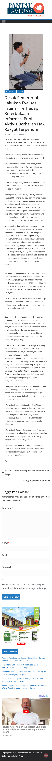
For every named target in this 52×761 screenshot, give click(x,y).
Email (5, 555)
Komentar (7, 508)
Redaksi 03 (22, 135)
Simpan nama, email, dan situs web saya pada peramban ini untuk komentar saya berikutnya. (24, 586)
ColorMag (6, 756)
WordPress (18, 756)
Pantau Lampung (24, 752)
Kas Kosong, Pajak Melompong (32, 480)
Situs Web (6, 567)
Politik (20, 92)
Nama (5, 542)
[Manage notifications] (46, 755)
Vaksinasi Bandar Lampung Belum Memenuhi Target (27, 472)
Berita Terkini (10, 92)
